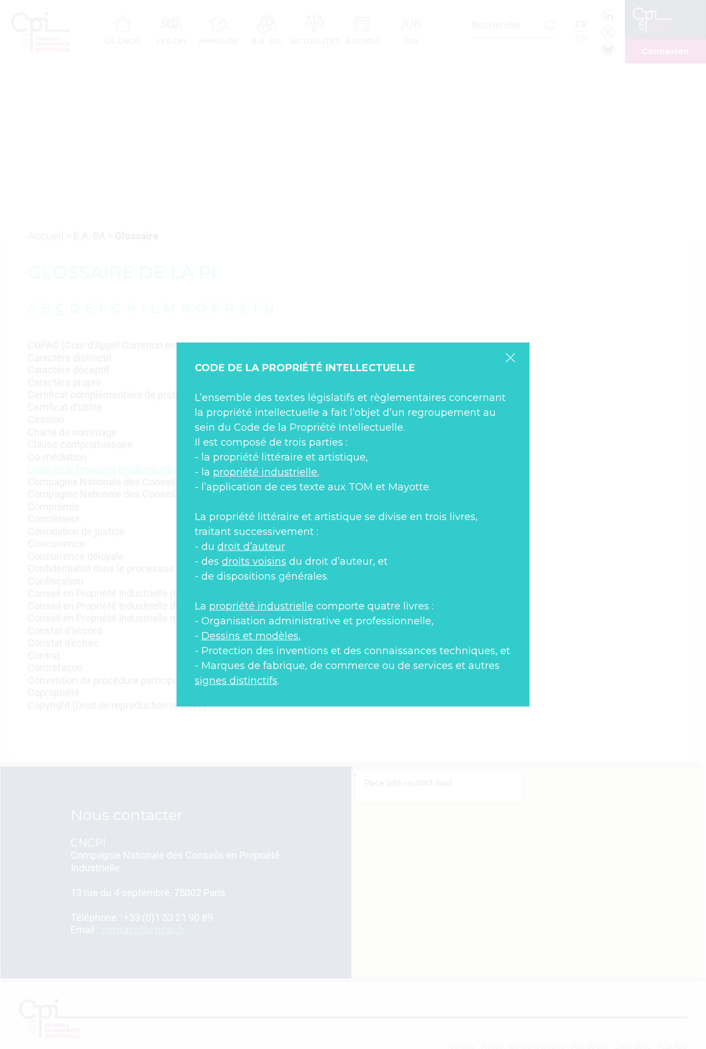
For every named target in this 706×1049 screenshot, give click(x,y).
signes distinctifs (236, 681)
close (510, 357)
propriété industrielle (265, 472)
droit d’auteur (251, 546)
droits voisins (254, 561)
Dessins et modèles (249, 636)
